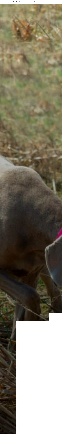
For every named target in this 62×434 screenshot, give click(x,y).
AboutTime (18, 2)
